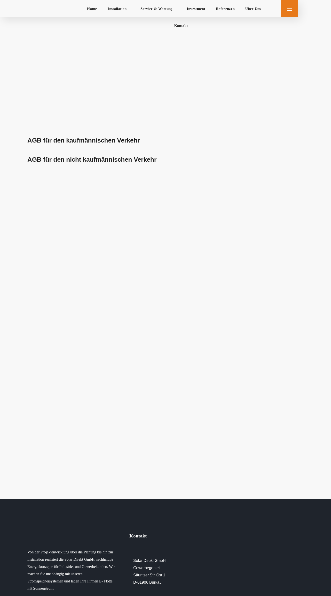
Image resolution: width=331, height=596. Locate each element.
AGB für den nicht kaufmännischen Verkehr (92, 159)
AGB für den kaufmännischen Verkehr (83, 140)
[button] (274, 8)
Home (133, 69)
